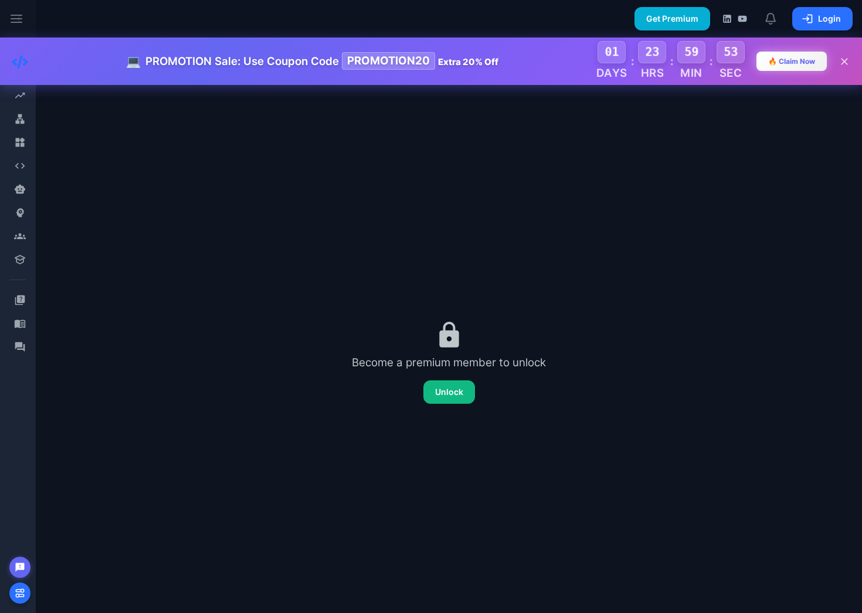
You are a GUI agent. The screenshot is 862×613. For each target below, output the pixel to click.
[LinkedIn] (727, 18)
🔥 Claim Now (791, 61)
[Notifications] (771, 18)
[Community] (19, 346)
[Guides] (19, 323)
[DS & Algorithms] (19, 165)
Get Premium (672, 18)
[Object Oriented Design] (19, 142)
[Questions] (19, 300)
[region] (17, 306)
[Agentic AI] (19, 189)
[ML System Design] (19, 212)
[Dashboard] (19, 95)
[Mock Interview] (19, 236)
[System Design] (19, 119)
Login (829, 18)
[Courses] (19, 259)
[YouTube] (742, 18)
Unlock (449, 392)
